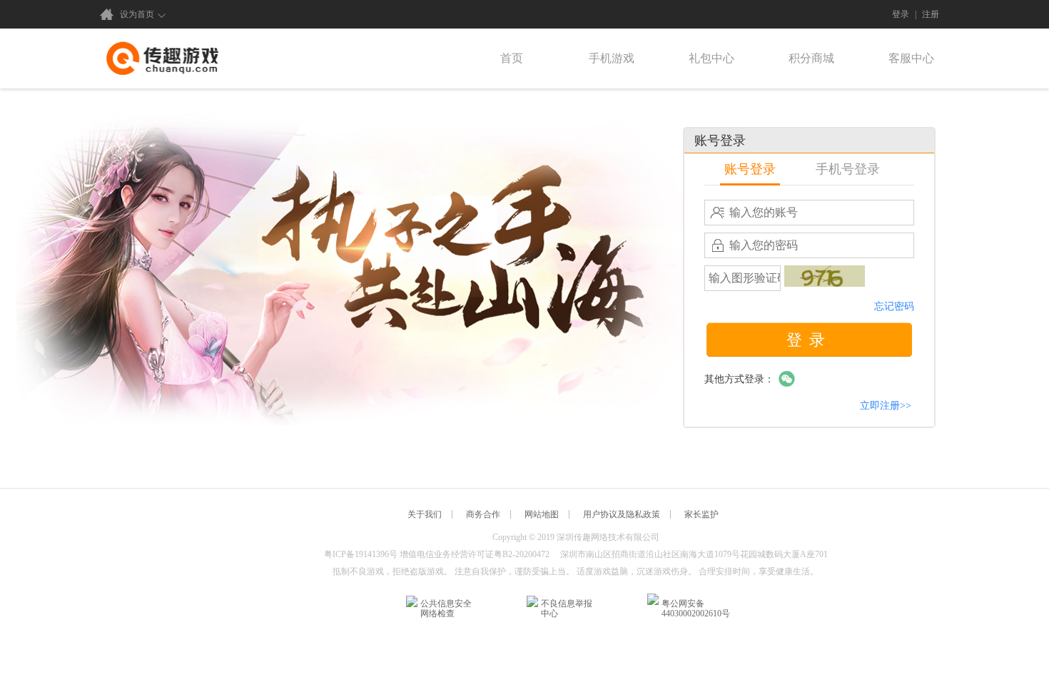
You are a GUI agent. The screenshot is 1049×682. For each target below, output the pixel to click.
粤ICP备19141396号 (360, 554)
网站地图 (541, 514)
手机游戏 (611, 58)
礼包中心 (711, 58)
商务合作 (483, 514)
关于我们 (424, 514)
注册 (930, 14)
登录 (900, 14)
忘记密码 (894, 306)
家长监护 (701, 514)
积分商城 (811, 58)
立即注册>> (885, 405)
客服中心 (911, 58)
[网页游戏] (162, 58)
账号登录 (750, 169)
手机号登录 (848, 169)
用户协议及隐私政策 (621, 514)
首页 (511, 58)
